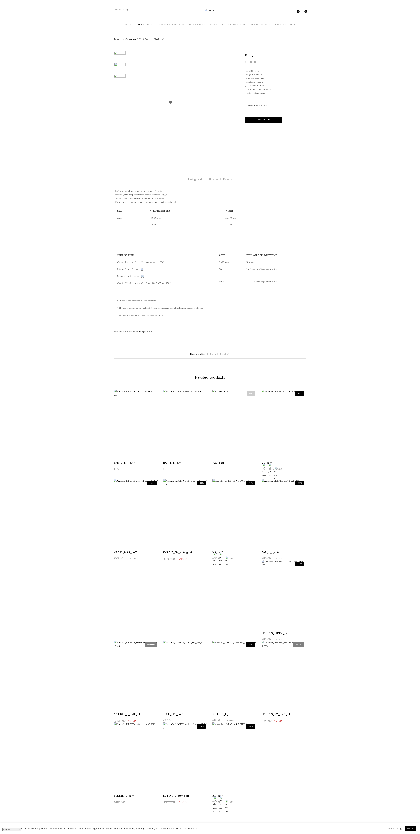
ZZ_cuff (217, 795)
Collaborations (260, 25)
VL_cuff (267, 462)
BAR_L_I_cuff (270, 552)
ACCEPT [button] (410, 828)
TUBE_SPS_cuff (173, 714)
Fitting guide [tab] (195, 179)
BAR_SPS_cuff (172, 462)
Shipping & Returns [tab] (220, 179)
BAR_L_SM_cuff (124, 462)
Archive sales (236, 25)
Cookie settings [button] (395, 828)
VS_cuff (217, 552)
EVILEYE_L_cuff (124, 795)
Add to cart (264, 119)
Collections (144, 25)
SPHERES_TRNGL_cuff (276, 633)
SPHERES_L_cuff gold (128, 714)
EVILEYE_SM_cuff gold (177, 552)
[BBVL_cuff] (285, 130)
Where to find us (284, 25)
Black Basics (207, 354)
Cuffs (227, 354)
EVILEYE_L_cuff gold (176, 795)
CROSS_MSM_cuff (125, 552)
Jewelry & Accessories (170, 25)
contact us (158, 202)
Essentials (216, 25)
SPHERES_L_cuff (223, 714)
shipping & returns (144, 331)
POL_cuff (218, 462)
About (128, 25)
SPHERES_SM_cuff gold (277, 714)
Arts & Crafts (197, 25)
